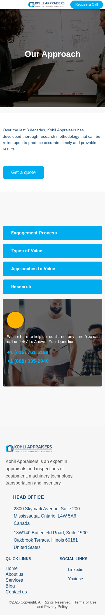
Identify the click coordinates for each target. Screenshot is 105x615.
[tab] (52, 233)
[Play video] (15, 320)
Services (14, 580)
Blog (10, 586)
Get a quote (23, 172)
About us (14, 574)
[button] (6, 4)
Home (12, 568)
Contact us (16, 592)
